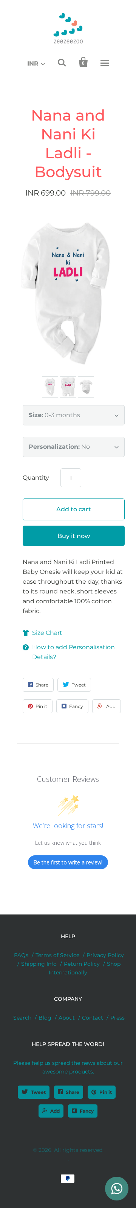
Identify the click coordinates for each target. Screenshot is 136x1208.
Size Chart (47, 632)
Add (55, 1111)
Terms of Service (57, 955)
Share (72, 1092)
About (67, 1017)
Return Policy (82, 963)
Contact (92, 1017)
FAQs (21, 955)
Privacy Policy (105, 955)
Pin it (105, 1092)
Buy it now (73, 536)
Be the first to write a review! (68, 862)
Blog (45, 1017)
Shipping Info (39, 963)
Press (117, 1017)
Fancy (87, 1111)
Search (22, 1017)
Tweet (38, 1092)
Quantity (36, 477)
